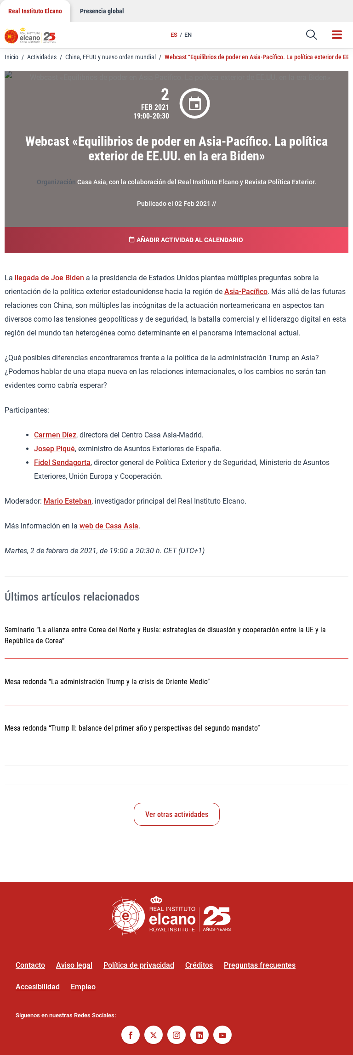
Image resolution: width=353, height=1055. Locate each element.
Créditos (199, 965)
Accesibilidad (38, 986)
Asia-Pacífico (246, 291)
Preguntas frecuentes (260, 965)
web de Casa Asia (109, 526)
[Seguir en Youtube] (222, 1036)
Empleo (83, 986)
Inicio (11, 57)
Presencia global (102, 11)
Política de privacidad (138, 965)
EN (188, 34)
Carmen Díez (55, 435)
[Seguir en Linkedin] (199, 1036)
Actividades (42, 57)
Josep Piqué (54, 448)
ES (174, 34)
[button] (311, 34)
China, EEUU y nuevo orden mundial (110, 57)
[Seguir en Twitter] (153, 1036)
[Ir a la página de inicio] (34, 39)
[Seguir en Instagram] (176, 1036)
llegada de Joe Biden (49, 277)
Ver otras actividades (176, 814)
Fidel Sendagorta (62, 462)
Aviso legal (74, 965)
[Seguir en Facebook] (130, 1036)
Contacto (30, 965)
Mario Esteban (67, 501)
